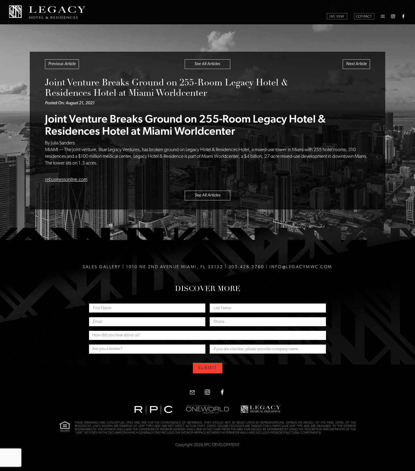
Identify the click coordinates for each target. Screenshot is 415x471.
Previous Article (62, 64)
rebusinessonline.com (66, 179)
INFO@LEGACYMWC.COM (300, 267)
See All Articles (207, 64)
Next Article (356, 64)
